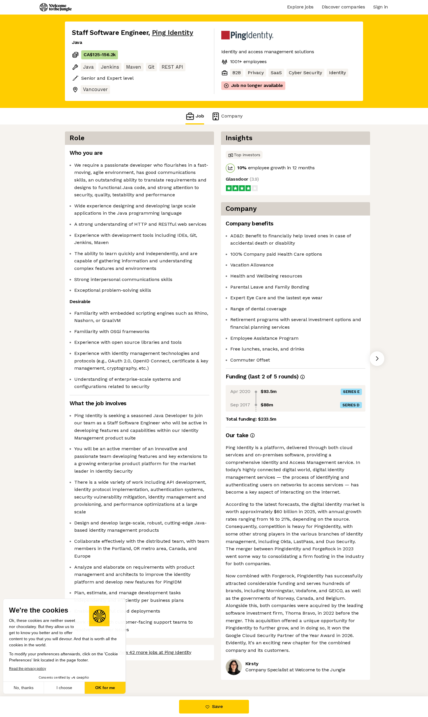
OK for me (108, 687)
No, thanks (26, 687)
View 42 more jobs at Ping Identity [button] (154, 645)
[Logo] (56, 7)
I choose (67, 687)
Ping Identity (169, 33)
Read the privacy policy (30, 669)
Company (230, 116)
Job (200, 116)
